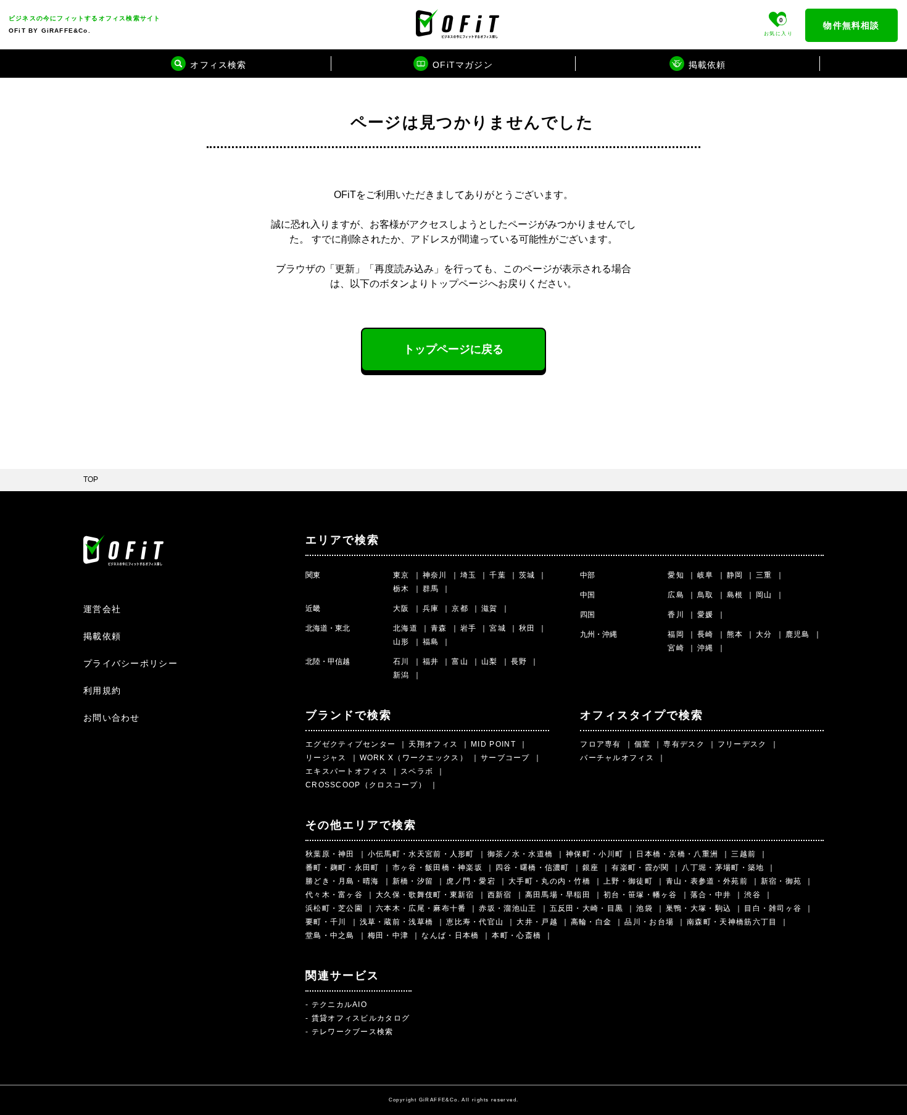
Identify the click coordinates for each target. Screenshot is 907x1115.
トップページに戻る (453, 349)
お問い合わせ (111, 718)
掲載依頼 (102, 636)
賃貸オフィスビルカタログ (361, 1018)
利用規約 (102, 690)
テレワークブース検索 (353, 1031)
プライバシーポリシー (130, 663)
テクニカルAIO (339, 1004)
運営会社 (102, 609)
